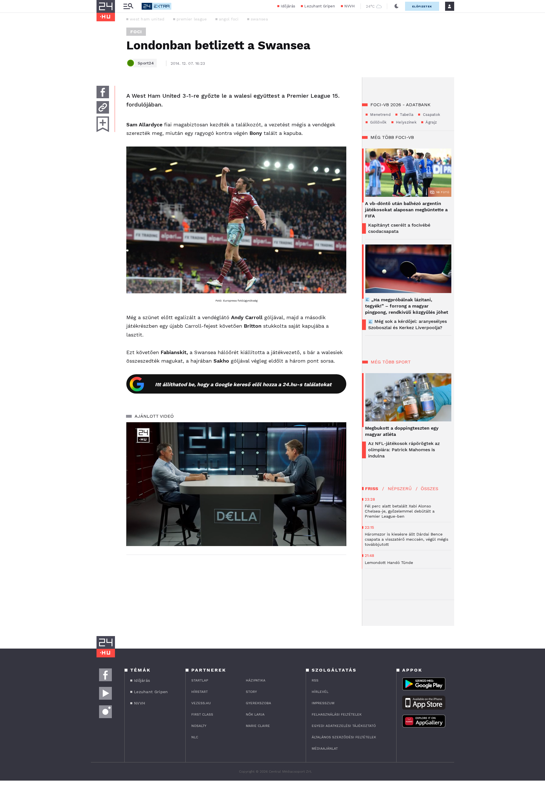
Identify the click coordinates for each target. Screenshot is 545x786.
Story (251, 692)
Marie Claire (258, 726)
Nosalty (198, 726)
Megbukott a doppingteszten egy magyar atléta (402, 431)
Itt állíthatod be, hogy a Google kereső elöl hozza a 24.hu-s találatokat (243, 384)
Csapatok (431, 114)
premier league (192, 19)
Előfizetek (422, 6)
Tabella (406, 114)
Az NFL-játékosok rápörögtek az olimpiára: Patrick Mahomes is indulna (404, 450)
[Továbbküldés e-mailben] (103, 107)
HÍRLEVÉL (320, 692)
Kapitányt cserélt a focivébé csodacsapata (399, 228)
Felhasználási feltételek (337, 714)
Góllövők (378, 122)
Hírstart (199, 692)
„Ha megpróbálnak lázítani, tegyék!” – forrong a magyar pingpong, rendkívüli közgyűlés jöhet (406, 306)
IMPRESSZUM (323, 703)
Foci (136, 31)
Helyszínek (405, 122)
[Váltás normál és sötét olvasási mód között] (396, 6)
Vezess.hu (201, 703)
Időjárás (288, 6)
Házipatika (255, 680)
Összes (429, 488)
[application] (236, 484)
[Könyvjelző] (103, 124)
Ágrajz (431, 122)
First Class (202, 714)
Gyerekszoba (258, 703)
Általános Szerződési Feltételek (344, 737)
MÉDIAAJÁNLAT (325, 749)
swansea (259, 19)
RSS (315, 680)
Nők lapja (255, 714)
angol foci (229, 19)
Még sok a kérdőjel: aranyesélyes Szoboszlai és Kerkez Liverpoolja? (407, 324)
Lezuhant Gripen (319, 6)
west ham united (147, 19)
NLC (194, 737)
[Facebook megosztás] (103, 92)
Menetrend (380, 114)
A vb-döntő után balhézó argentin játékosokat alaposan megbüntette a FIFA (406, 210)
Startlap (199, 680)
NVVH (349, 6)
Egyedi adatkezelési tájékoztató (344, 726)
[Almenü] (128, 6)
